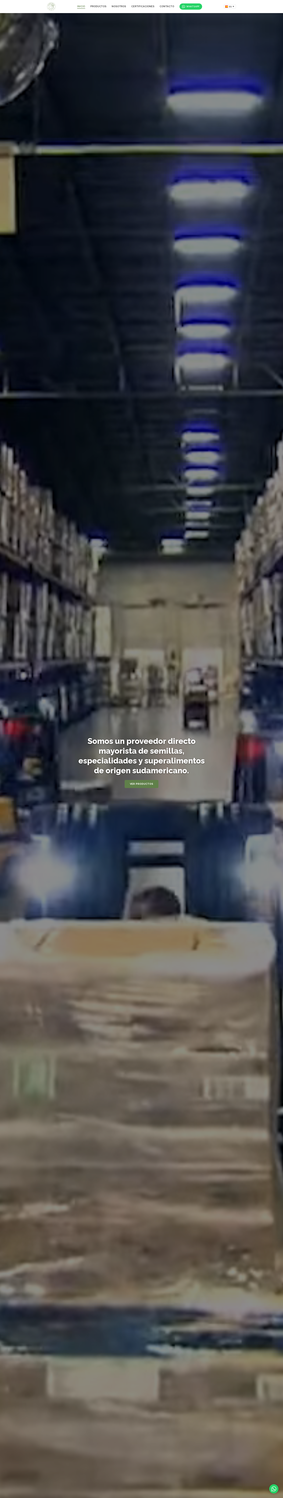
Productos (98, 6)
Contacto (167, 6)
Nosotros (119, 6)
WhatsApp (192, 6)
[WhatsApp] (273, 1488)
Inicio (81, 6)
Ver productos (141, 783)
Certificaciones (142, 6)
